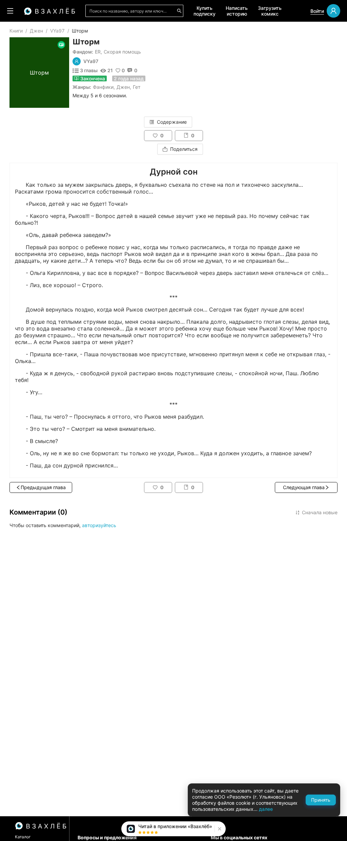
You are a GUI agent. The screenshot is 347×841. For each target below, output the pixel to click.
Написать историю (237, 11)
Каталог (23, 836)
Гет (136, 87)
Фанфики (103, 87)
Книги (16, 31)
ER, (98, 52)
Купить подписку (204, 11)
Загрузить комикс (270, 11)
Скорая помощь (122, 52)
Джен (36, 31)
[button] (219, 828)
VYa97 (57, 31)
